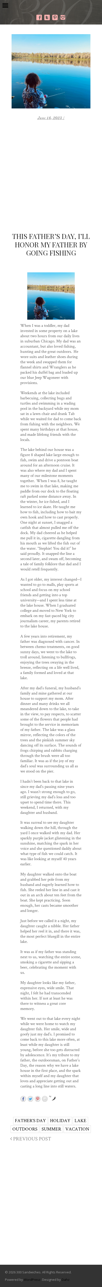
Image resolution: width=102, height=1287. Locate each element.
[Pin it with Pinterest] (38, 1099)
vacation (77, 1129)
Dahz (66, 1279)
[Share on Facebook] (23, 1099)
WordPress (32, 1279)
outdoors (24, 1129)
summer (51, 1129)
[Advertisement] (51, 174)
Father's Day (30, 1120)
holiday (60, 1120)
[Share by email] (45, 1099)
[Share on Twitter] (30, 1099)
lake (80, 1120)
